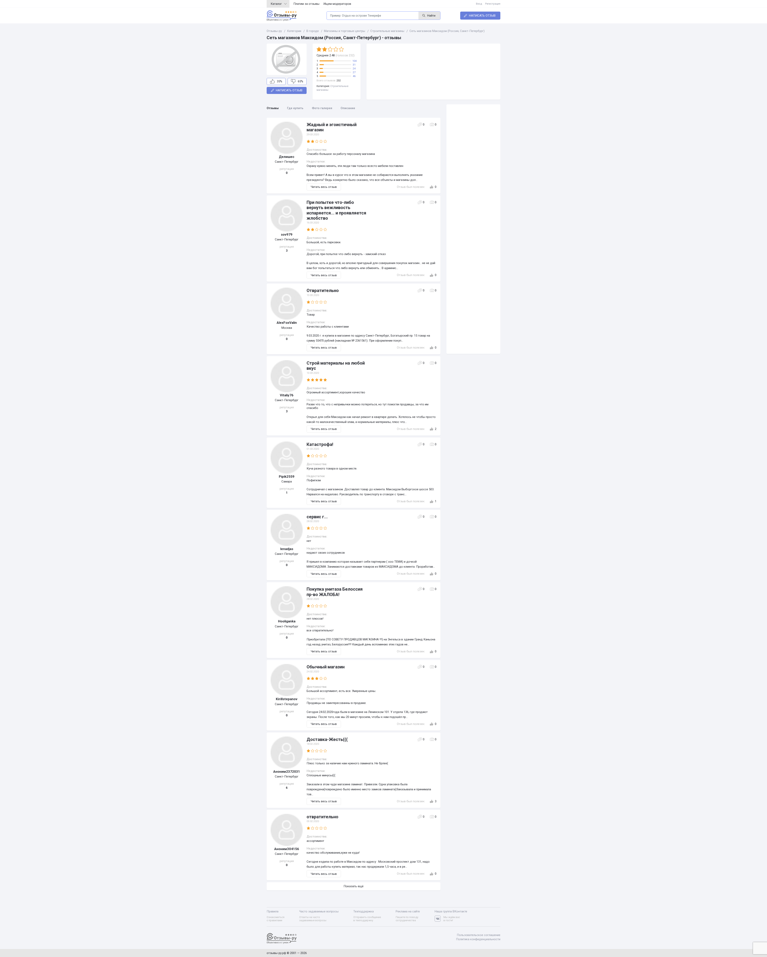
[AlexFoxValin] (287, 304)
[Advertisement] (433, 72)
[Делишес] (287, 138)
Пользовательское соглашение (478, 935)
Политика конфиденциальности (478, 939)
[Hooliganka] (287, 602)
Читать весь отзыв (324, 187)
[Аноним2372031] (287, 753)
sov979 (286, 234)
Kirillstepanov (286, 699)
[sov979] (287, 215)
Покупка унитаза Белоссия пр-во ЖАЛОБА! (335, 592)
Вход (479, 3)
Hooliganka (286, 621)
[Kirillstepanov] (287, 680)
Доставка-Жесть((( (327, 739)
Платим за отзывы (306, 4)
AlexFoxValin (287, 323)
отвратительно (322, 816)
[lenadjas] (287, 530)
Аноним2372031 (286, 772)
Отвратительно (323, 290)
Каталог (276, 4)
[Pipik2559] (287, 458)
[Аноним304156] (287, 830)
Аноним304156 (286, 849)
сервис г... (317, 516)
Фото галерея (322, 108)
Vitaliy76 (286, 395)
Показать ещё (354, 886)
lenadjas (286, 549)
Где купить (295, 108)
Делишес (286, 157)
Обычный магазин (326, 666)
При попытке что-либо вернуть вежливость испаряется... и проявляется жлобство (336, 210)
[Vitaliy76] (287, 376)
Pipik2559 (286, 476)
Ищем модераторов (337, 4)
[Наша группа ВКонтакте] (439, 919)
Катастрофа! (320, 444)
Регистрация (492, 3)
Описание (348, 108)
